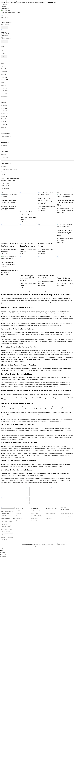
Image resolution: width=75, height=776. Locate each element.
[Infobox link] (62, 491)
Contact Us (18, 513)
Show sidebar (6, 184)
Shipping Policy (34, 513)
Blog (17, 515)
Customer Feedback (50, 510)
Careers (18, 520)
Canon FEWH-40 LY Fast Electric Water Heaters (8, 264)
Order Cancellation (50, 515)
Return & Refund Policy (36, 515)
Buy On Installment (35, 510)
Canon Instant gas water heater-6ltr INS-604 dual (27, 278)
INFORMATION (34, 508)
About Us (18, 510)
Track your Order (35, 520)
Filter (4, 56)
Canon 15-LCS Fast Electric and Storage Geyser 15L (45, 201)
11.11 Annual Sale (10, 208)
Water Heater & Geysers (7, 206)
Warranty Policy (34, 518)
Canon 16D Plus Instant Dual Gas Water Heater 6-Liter (65, 203)
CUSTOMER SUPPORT (51, 508)
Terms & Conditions (50, 513)
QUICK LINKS (19, 508)
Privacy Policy (49, 518)
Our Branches (19, 518)
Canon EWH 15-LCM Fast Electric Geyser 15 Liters (65, 233)
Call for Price (4, 210)
